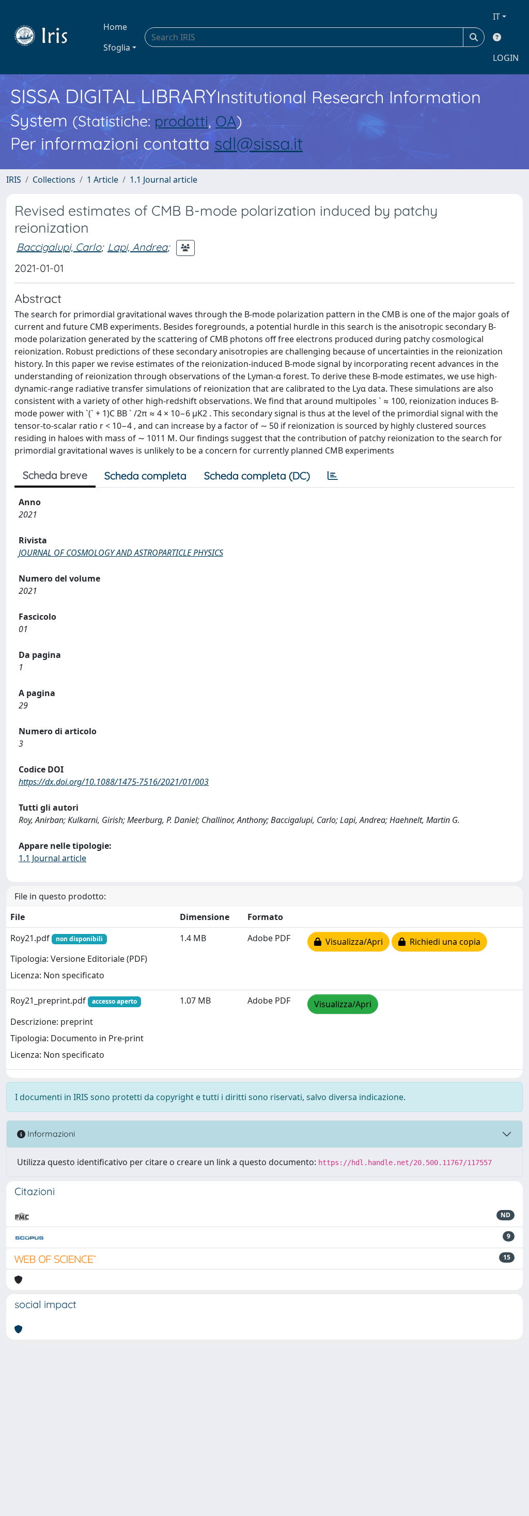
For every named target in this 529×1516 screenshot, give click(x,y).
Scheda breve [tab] (55, 475)
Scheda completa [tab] (145, 475)
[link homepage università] (48, 37)
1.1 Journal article (163, 179)
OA (226, 120)
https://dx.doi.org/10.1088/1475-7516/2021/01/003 (114, 781)
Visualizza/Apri (352, 941)
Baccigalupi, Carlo (59, 246)
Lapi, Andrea (137, 246)
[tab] (333, 476)
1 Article (102, 179)
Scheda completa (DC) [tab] (257, 475)
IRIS (13, 179)
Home (115, 27)
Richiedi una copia (443, 941)
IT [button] (496, 16)
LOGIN (506, 57)
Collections (54, 179)
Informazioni (50, 1133)
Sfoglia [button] (116, 47)
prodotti (181, 120)
